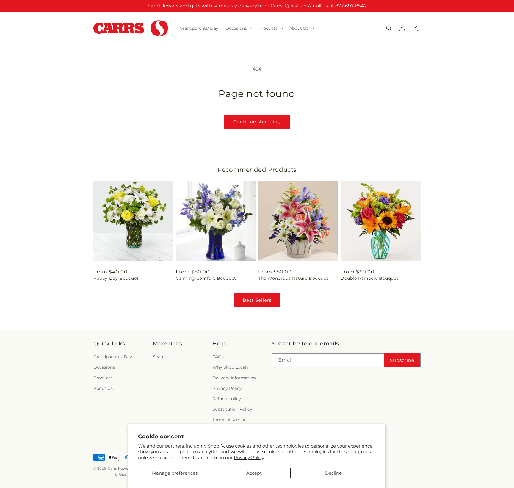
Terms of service (229, 419)
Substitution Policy (232, 409)
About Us (103, 388)
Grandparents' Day (112, 356)
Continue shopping (257, 121)
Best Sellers (257, 300)
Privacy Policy (249, 457)
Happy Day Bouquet (116, 278)
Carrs (112, 468)
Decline (333, 473)
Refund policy (226, 398)
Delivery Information (234, 378)
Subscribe (402, 360)
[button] (238, 28)
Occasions (104, 367)
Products (102, 378)
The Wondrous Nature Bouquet (293, 278)
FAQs (218, 356)
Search (160, 356)
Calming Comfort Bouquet (206, 278)
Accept (254, 473)
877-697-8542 (351, 6)
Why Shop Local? (230, 367)
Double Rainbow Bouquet (369, 278)
